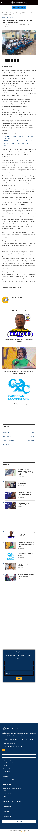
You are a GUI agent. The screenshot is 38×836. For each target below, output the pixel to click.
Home (3, 13)
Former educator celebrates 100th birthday (25, 482)
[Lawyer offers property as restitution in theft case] (10, 505)
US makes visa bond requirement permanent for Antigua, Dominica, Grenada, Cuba (26, 472)
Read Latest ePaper (19, 7)
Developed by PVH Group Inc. (19, 831)
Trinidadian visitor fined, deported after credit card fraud (25, 494)
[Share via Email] (18, 60)
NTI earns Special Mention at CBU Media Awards (26, 575)
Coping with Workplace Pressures (24, 564)
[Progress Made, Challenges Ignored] (19, 390)
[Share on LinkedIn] (12, 60)
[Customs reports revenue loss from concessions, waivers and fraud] (19, 358)
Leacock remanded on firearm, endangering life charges (26, 533)
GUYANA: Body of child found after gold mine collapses (20, 141)
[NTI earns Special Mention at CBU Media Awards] (10, 577)
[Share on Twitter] (9, 60)
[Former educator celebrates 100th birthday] (10, 484)
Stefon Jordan (12, 25)
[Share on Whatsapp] (15, 60)
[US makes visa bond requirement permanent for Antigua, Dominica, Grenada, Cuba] (10, 472)
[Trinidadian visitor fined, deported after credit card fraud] (10, 495)
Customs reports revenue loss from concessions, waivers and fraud (26, 544)
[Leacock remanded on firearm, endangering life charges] (19, 325)
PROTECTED (8, 750)
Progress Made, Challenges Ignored (19, 404)
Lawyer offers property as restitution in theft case (25, 504)
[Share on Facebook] (6, 60)
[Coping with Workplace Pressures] (10, 566)
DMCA (3, 750)
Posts (7, 13)
